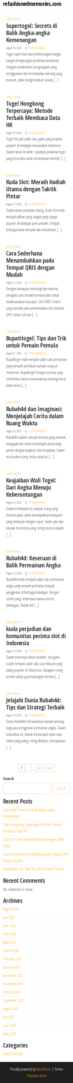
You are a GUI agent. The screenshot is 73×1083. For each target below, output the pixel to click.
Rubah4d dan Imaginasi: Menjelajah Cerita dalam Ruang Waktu (34, 416)
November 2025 (13, 984)
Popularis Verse (36, 1075)
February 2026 (12, 959)
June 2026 (9, 925)
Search (8, 778)
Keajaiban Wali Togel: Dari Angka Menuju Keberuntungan (31, 487)
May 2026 (9, 934)
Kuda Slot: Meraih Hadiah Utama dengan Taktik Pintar (35, 189)
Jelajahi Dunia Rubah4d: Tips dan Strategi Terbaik (35, 703)
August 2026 (11, 909)
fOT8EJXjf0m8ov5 (37, 48)
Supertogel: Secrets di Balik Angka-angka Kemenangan (31, 32)
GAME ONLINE (13, 19)
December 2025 (13, 975)
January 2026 (11, 967)
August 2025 (11, 1008)
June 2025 (9, 1025)
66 (39, 768)
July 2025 (9, 1017)
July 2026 (9, 917)
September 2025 (13, 1000)
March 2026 (11, 950)
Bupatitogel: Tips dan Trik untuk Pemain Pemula (36, 341)
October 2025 (11, 992)
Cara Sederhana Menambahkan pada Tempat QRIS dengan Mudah (30, 264)
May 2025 (9, 1033)
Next (49, 768)
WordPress (43, 1069)
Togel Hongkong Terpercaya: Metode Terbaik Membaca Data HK (33, 114)
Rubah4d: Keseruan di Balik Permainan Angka (33, 561)
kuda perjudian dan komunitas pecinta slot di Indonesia (36, 636)
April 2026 (9, 942)
